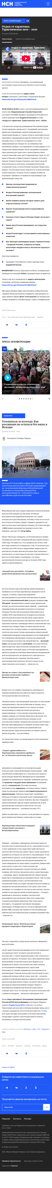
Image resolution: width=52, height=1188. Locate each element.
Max (3, 1032)
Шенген (19, 1046)
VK (39, 1029)
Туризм (40, 317)
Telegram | (45, 1029)
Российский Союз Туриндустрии (21, 317)
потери (44, 1011)
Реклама (27, 1119)
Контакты (17, 1119)
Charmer (14, 1166)
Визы (44, 1046)
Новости (27, 1029)
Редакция (6, 1119)
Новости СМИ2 (8, 1067)
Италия (11, 1046)
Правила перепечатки (11, 1161)
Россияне (36, 1046)
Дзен (34, 1029)
